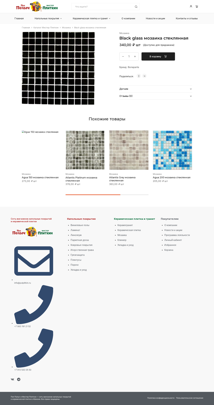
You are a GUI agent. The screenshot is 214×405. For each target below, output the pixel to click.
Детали (123, 88)
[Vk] (12, 379)
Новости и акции (155, 18)
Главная (19, 18)
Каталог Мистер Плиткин (46, 27)
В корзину (156, 56)
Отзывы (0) (125, 96)
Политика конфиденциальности (160, 398)
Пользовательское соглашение (189, 398)
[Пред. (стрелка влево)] (5, 202)
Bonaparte (133, 67)
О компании (128, 18)
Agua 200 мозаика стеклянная (171, 177)
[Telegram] (18, 379)
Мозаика (66, 27)
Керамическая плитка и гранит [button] (90, 18)
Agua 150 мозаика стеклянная (40, 177)
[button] (38, 165)
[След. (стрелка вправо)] (209, 202)
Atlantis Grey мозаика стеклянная (122, 179)
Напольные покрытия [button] (47, 18)
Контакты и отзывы (187, 18)
